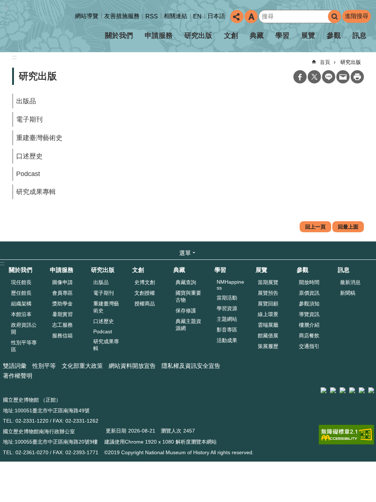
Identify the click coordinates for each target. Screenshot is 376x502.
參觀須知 (309, 303)
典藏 (257, 35)
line (328, 76)
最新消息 (350, 282)
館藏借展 (268, 335)
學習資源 (227, 308)
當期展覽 (268, 282)
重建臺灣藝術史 (39, 137)
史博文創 (144, 282)
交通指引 (309, 346)
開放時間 (309, 282)
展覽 (308, 35)
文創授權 (144, 293)
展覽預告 (268, 293)
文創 (231, 35)
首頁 (325, 62)
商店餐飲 (309, 335)
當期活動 (227, 298)
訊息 (359, 35)
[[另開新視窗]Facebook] (342, 390)
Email (343, 76)
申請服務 (159, 35)
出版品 (26, 101)
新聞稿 (347, 293)
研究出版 (198, 35)
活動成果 (227, 340)
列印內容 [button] (357, 76)
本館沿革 (21, 314)
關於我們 (20, 270)
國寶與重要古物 (188, 296)
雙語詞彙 (14, 366)
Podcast (28, 174)
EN (197, 16)
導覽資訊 (309, 314)
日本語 (216, 16)
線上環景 (268, 314)
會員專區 (62, 293)
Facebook (300, 76)
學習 (282, 35)
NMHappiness (230, 285)
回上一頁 (315, 227)
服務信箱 (62, 335)
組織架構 (21, 303)
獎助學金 (62, 303)
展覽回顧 (268, 303)
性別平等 (44, 366)
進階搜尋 (356, 16)
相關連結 (175, 16)
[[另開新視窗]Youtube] (361, 390)
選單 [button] (185, 253)
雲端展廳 (268, 325)
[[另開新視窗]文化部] (323, 390)
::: (6, 7)
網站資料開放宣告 (132, 366)
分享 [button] (236, 16)
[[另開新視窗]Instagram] (352, 390)
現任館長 (21, 282)
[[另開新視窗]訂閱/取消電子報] (333, 390)
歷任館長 (21, 293)
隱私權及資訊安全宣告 (191, 366)
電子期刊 (29, 119)
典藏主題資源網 (188, 324)
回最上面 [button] (348, 227)
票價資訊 (309, 293)
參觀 (334, 35)
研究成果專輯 (36, 192)
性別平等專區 (24, 346)
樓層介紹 (309, 325)
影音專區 (227, 330)
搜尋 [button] (334, 16)
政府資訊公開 (24, 328)
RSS (151, 16)
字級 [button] (251, 16)
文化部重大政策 (82, 366)
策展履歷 (268, 346)
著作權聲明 (17, 376)
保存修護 (186, 310)
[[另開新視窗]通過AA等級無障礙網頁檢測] (346, 435)
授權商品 (144, 303)
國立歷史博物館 (67, 29)
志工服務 (62, 325)
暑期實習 (62, 314)
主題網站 (227, 319)
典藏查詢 (186, 282)
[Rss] (371, 390)
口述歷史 (29, 156)
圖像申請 (62, 282)
